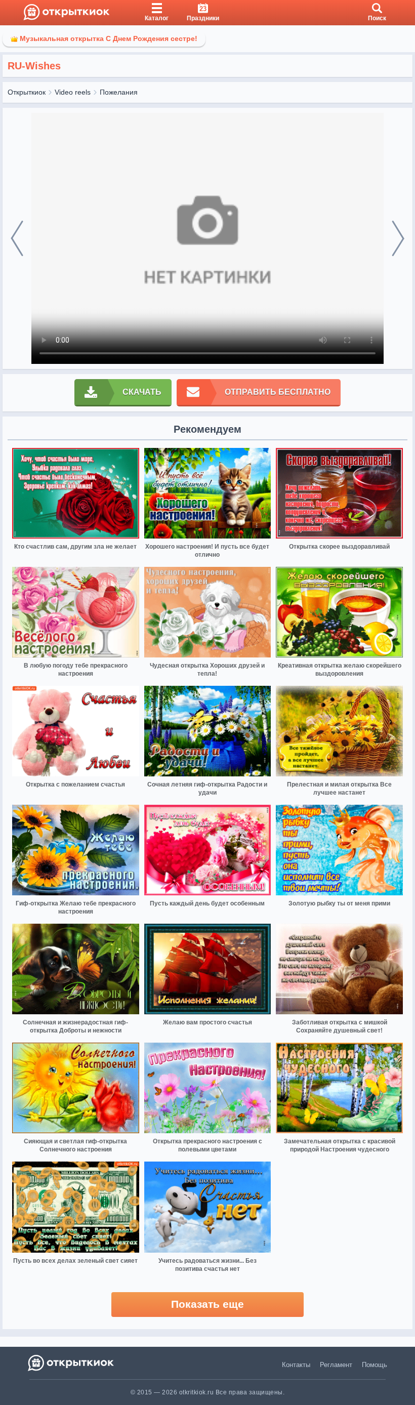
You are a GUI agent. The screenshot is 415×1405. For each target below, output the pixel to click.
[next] (398, 238)
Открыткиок (27, 92)
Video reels (73, 92)
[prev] (17, 238)
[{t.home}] (71, 1363)
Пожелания (119, 92)
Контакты (296, 1365)
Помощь (374, 1365)
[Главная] (66, 12)
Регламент (336, 1365)
